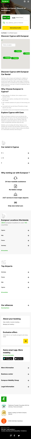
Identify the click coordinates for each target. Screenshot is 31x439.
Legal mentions (11, 429)
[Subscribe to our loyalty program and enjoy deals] (25, 341)
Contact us (24, 430)
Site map (3, 429)
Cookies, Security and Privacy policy (10, 430)
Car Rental (4, 32)
